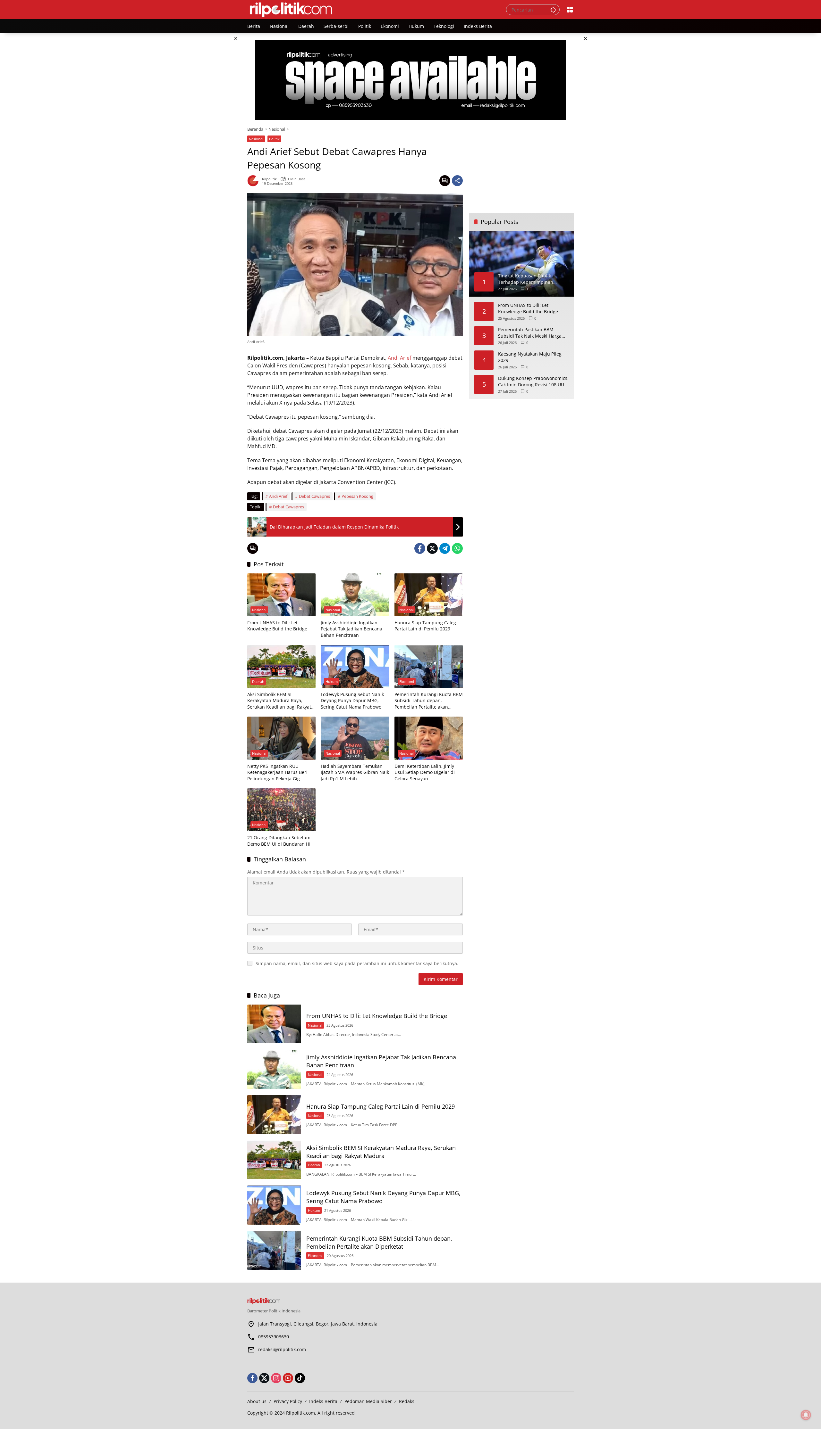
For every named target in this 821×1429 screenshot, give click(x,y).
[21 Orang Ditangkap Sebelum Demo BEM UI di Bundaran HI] (281, 809)
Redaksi (407, 1401)
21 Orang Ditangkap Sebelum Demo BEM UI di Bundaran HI (278, 840)
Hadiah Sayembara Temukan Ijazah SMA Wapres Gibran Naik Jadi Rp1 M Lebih (355, 772)
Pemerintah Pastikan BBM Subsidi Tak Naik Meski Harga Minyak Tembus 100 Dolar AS (530, 332)
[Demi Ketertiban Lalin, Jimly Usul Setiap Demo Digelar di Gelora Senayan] (428, 738)
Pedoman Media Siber (368, 1401)
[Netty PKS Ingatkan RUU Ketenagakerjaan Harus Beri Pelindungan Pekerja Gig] (281, 738)
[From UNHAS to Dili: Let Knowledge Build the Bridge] (281, 594)
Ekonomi (406, 681)
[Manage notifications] (806, 1415)
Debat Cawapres (314, 496)
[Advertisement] (521, 166)
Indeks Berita (323, 1401)
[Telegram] (444, 548)
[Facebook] (419, 548)
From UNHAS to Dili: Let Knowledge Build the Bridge (277, 626)
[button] (553, 9)
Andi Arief (399, 357)
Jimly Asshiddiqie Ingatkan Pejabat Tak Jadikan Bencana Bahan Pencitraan (351, 629)
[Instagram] (276, 1378)
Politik (274, 138)
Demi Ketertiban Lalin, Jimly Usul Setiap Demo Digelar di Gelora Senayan (424, 772)
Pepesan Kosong (357, 496)
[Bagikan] (457, 180)
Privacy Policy (288, 1401)
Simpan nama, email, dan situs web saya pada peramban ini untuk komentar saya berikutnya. (357, 963)
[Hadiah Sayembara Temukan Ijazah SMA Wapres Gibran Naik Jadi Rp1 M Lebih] (355, 738)
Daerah (258, 681)
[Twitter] (432, 548)
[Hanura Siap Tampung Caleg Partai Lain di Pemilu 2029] (428, 594)
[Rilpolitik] (370, 9)
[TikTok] (300, 1378)
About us (257, 1401)
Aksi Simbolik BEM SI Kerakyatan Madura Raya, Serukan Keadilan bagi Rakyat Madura (279, 700)
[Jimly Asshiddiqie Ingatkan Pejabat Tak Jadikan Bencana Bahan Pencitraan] (355, 594)
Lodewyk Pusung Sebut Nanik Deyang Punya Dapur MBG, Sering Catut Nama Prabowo (352, 700)
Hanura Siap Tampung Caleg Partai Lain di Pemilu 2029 (425, 626)
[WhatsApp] (457, 548)
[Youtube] (288, 1378)
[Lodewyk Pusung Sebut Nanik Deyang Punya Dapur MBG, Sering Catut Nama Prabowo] (355, 666)
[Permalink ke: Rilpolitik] (254, 180)
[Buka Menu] (570, 9)
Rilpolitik (269, 179)
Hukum (332, 681)
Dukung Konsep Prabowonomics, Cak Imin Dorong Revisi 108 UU (533, 381)
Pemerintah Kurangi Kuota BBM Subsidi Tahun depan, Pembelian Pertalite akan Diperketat (428, 700)
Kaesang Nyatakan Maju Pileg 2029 (530, 357)
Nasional (256, 138)
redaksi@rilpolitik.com (282, 1349)
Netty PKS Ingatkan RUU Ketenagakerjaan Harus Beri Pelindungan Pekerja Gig (277, 772)
